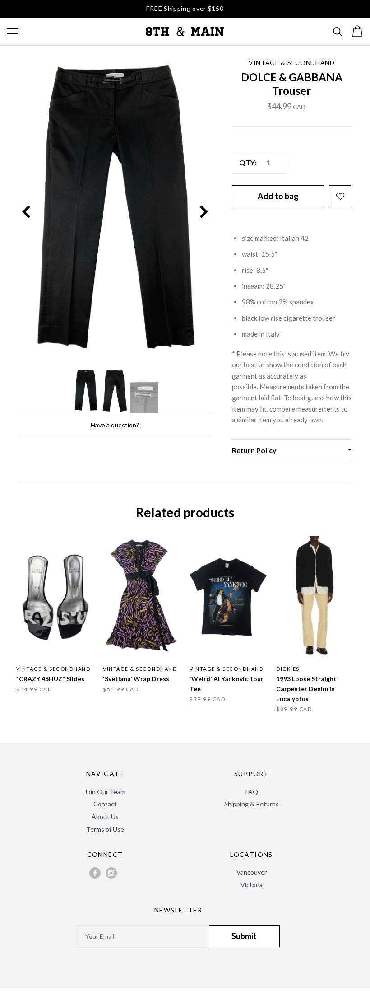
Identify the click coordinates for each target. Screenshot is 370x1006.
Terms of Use (105, 829)
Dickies (288, 669)
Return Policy (254, 450)
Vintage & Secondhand (292, 62)
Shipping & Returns (251, 804)
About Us (105, 816)
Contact (105, 804)
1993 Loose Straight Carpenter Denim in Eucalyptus (306, 688)
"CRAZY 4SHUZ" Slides (50, 679)
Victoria (251, 885)
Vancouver (251, 872)
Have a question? (115, 425)
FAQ (251, 791)
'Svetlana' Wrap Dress (136, 679)
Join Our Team (104, 791)
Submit (244, 936)
